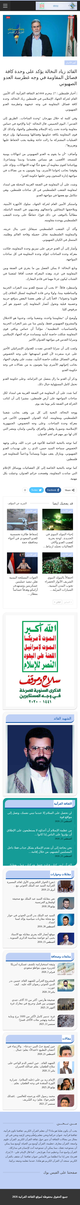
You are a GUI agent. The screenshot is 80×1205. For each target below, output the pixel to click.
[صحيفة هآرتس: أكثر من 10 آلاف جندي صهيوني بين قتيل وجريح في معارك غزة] (65, 1004)
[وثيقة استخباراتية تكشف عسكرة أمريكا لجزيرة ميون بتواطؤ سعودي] (65, 969)
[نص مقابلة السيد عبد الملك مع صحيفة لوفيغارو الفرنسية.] (65, 903)
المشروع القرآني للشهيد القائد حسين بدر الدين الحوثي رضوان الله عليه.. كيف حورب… (32, 984)
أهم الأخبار (71, 62)
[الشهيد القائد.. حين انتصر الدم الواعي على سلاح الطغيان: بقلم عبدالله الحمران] (65, 1067)
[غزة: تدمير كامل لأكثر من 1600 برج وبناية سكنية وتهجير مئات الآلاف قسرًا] (65, 1021)
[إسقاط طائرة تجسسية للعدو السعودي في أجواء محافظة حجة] (22, 519)
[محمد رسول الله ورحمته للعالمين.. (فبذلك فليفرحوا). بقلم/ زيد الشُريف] (65, 1100)
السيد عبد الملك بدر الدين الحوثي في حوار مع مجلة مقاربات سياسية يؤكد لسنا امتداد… (31, 919)
